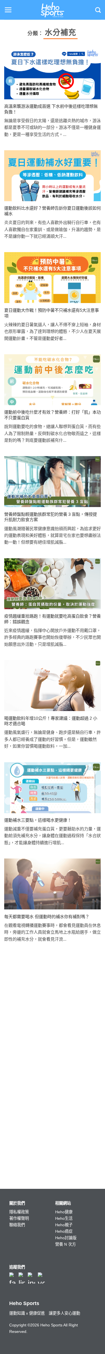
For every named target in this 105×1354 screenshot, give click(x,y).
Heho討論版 (65, 1238)
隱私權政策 (19, 1212)
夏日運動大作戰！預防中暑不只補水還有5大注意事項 (51, 313)
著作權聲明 (19, 1218)
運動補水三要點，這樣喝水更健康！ (37, 820)
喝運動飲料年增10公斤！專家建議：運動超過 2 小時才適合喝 (50, 721)
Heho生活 (64, 1218)
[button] (8, 10)
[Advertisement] (52, 1016)
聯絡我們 (17, 1225)
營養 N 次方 (65, 1244)
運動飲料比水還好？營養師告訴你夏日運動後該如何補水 (52, 211)
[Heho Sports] (52, 10)
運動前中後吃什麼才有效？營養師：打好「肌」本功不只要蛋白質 (52, 415)
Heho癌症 (64, 1231)
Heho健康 (64, 1212)
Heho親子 (64, 1225)
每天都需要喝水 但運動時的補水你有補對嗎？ (46, 916)
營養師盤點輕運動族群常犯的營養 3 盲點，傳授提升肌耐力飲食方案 (50, 517)
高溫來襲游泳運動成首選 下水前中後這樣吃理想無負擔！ (51, 109)
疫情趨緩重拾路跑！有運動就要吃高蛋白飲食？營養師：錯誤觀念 (52, 619)
